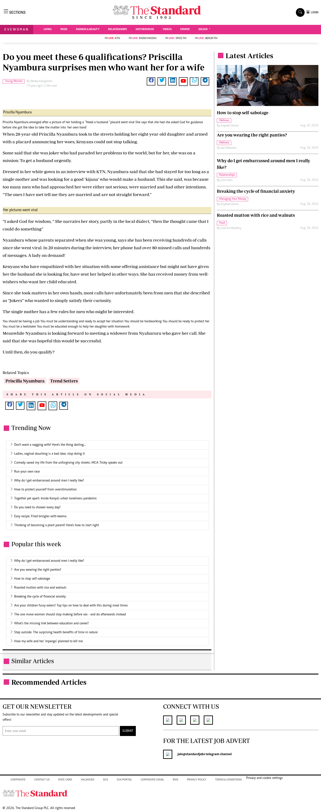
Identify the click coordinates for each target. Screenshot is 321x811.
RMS (175, 780)
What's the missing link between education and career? (51, 623)
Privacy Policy (196, 780)
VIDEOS (167, 29)
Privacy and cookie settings (264, 778)
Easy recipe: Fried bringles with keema (40, 516)
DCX (105, 780)
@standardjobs (194, 754)
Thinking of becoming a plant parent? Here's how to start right (56, 525)
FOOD (63, 29)
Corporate (18, 780)
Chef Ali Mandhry (231, 228)
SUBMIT (127, 731)
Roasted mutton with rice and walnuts (40, 587)
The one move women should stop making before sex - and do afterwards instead (70, 614)
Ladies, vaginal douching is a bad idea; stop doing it (49, 454)
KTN (114, 38)
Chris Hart (227, 180)
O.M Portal (124, 780)
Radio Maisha (144, 38)
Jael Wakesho (228, 148)
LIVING (48, 29)
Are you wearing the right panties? (37, 570)
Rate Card (65, 780)
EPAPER (185, 29)
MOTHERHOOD (145, 29)
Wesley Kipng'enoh (41, 81)
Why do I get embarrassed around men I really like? (49, 480)
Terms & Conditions (228, 780)
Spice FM (177, 38)
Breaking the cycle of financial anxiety (40, 596)
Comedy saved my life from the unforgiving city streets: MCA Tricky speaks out (68, 462)
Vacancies (87, 780)
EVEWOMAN (16, 29)
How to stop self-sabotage (32, 579)
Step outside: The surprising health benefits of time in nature (56, 632)
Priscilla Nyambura (25, 380)
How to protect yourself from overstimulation (45, 489)
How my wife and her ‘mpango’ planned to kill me (48, 641)
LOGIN (313, 12)
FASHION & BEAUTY (87, 29)
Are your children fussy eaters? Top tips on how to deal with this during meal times (71, 605)
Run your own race (27, 471)
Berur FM (207, 38)
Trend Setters (64, 380)
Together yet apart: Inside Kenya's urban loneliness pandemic (55, 498)
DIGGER (203, 29)
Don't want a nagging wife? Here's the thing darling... (50, 445)
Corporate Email (152, 780)
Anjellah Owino (230, 125)
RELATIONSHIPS (117, 29)
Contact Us (42, 780)
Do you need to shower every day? (37, 507)
